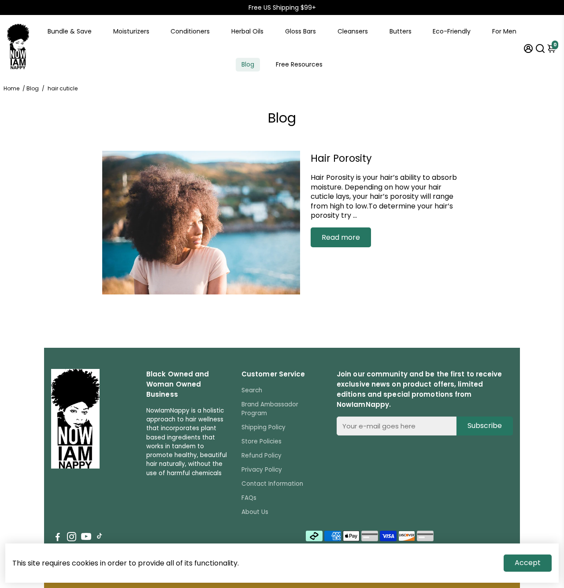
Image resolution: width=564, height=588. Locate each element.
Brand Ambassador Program (269, 408)
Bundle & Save (70, 31)
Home (11, 88)
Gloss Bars (300, 31)
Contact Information (272, 484)
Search (251, 390)
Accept (528, 563)
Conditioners (190, 31)
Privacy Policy (261, 469)
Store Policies (261, 441)
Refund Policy (261, 455)
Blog (247, 64)
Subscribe (485, 426)
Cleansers (353, 31)
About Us (254, 512)
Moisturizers (131, 31)
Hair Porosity (341, 158)
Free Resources (299, 64)
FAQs (248, 498)
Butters (401, 31)
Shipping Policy (263, 427)
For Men (504, 31)
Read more (341, 237)
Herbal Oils (247, 31)
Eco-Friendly (452, 31)
